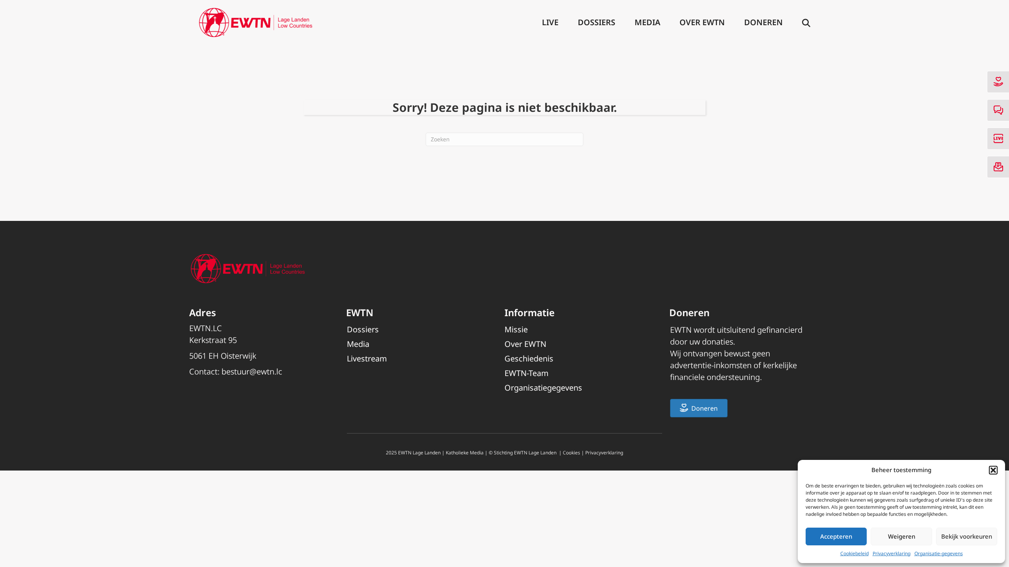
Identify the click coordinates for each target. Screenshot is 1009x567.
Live (550, 22)
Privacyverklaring (891, 553)
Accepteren (836, 536)
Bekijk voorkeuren (966, 536)
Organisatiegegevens (543, 387)
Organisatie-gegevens (938, 553)
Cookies (571, 452)
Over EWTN (702, 22)
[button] (993, 470)
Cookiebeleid (854, 553)
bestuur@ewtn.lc (252, 371)
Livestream (367, 358)
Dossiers (596, 22)
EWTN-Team (526, 373)
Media (647, 22)
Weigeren (901, 536)
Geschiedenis (528, 358)
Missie (516, 329)
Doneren (763, 22)
